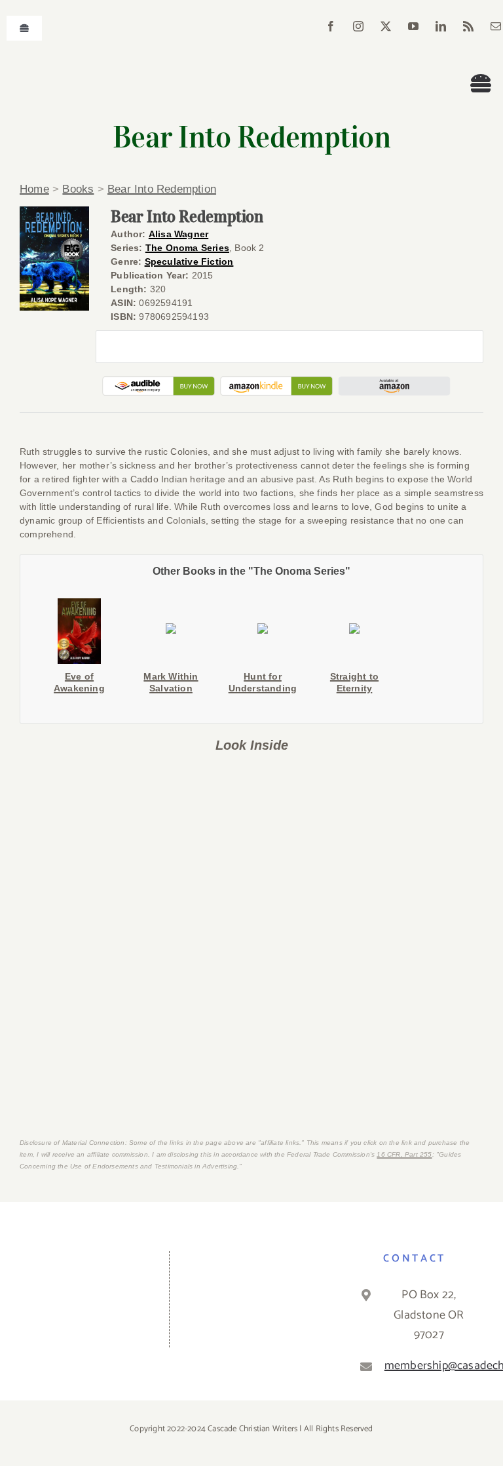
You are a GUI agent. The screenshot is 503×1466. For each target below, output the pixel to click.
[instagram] (358, 26)
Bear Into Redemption (161, 189)
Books (78, 189)
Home (34, 189)
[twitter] (385, 26)
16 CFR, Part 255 (404, 1154)
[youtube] (413, 26)
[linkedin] (440, 26)
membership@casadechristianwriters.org (429, 1366)
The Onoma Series (187, 247)
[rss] (468, 26)
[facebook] (330, 26)
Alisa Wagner (178, 234)
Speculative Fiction (189, 261)
